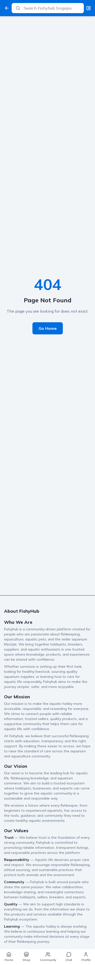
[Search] (18, 8)
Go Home (48, 328)
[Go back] (7, 8)
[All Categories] (88, 8)
